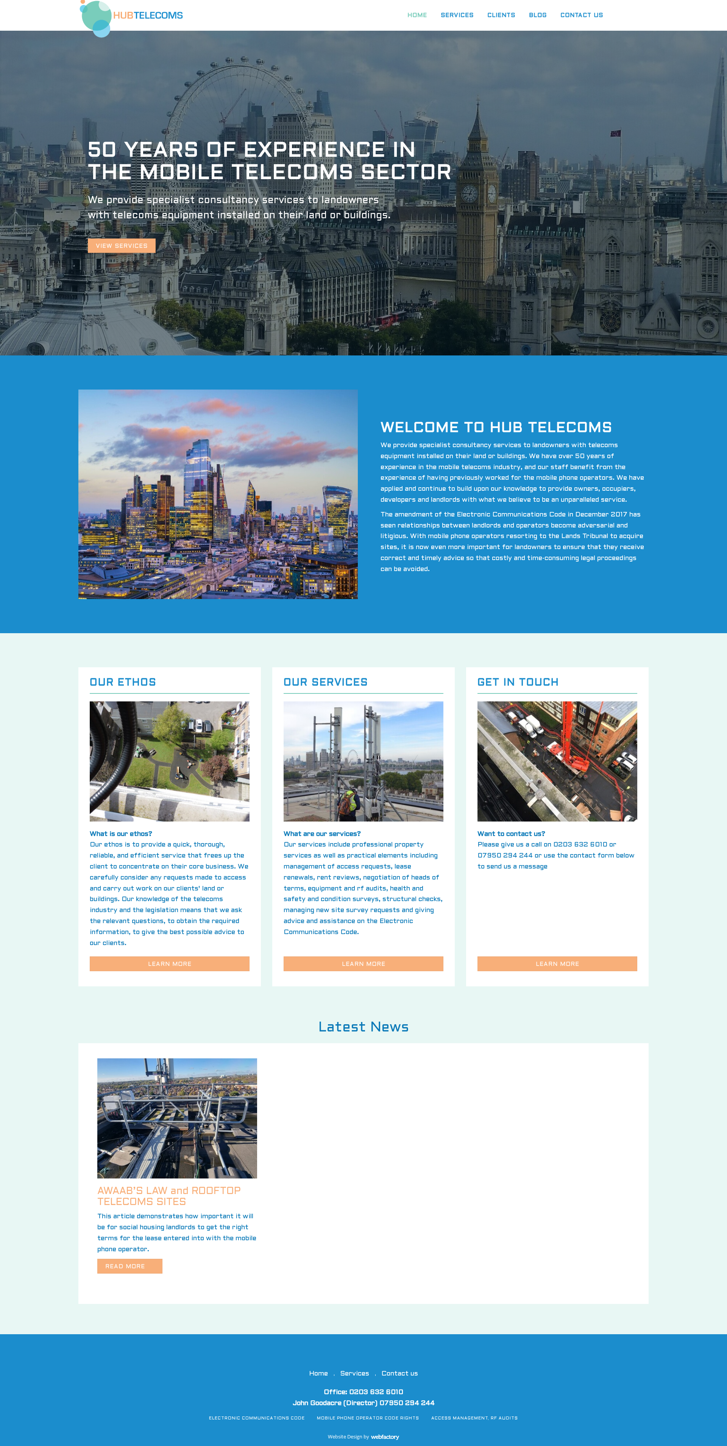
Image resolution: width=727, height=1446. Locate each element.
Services (457, 15)
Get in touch (518, 682)
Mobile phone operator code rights (368, 1418)
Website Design (345, 1436)
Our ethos (123, 682)
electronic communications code (257, 1418)
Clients (501, 15)
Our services (326, 682)
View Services (122, 246)
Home (417, 15)
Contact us (581, 15)
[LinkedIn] (648, 13)
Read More (126, 1266)
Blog (538, 15)
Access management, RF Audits (474, 1418)
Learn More (170, 964)
